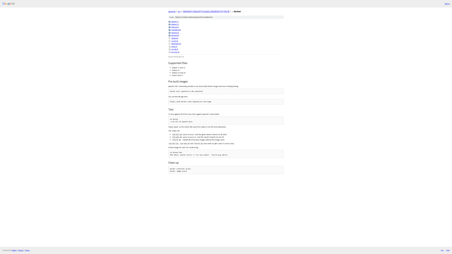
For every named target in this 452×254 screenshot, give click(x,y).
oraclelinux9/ (176, 30)
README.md (176, 44)
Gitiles (14, 250)
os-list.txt (174, 41)
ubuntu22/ (175, 33)
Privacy (20, 250)
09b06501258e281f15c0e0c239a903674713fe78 (206, 11)
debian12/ (175, 24)
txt (442, 250)
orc (179, 11)
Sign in (447, 4)
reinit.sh (174, 46)
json (448, 250)
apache (172, 11)
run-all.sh (174, 49)
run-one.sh (175, 52)
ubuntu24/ (175, 35)
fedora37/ (175, 27)
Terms (27, 250)
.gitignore (174, 38)
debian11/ (175, 21)
